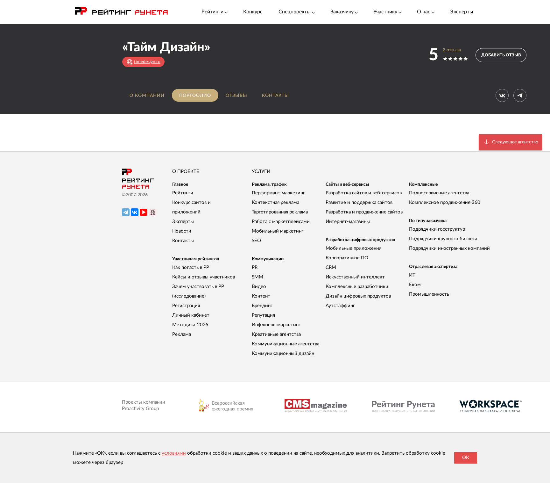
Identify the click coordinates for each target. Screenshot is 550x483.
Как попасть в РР (190, 267)
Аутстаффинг (340, 305)
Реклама (181, 334)
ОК (465, 457)
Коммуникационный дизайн (283, 353)
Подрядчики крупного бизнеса (443, 238)
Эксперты (461, 11)
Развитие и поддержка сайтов (359, 202)
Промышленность (429, 294)
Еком (415, 284)
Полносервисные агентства (439, 193)
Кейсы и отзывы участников (203, 277)
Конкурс (253, 11)
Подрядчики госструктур (437, 229)
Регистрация (186, 305)
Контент (261, 296)
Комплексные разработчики (357, 286)
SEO (256, 240)
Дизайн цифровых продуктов (358, 296)
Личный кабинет (190, 315)
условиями (174, 453)
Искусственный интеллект (355, 277)
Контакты (275, 95)
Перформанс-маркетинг (278, 193)
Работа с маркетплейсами (281, 221)
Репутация (263, 315)
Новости (181, 231)
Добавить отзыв (501, 55)
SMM (257, 277)
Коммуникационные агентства (285, 344)
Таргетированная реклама (280, 212)
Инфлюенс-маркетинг (276, 324)
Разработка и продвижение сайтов (364, 212)
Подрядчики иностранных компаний (449, 248)
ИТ (412, 275)
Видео (259, 286)
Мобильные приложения (353, 248)
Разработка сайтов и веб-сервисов (364, 193)
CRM (331, 267)
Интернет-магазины (348, 221)
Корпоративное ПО (347, 258)
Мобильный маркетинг (277, 231)
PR (254, 267)
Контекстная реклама (275, 202)
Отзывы (236, 95)
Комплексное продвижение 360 (444, 202)
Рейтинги (182, 193)
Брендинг (262, 305)
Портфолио (195, 95)
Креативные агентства (276, 334)
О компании (147, 95)
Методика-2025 (190, 324)
